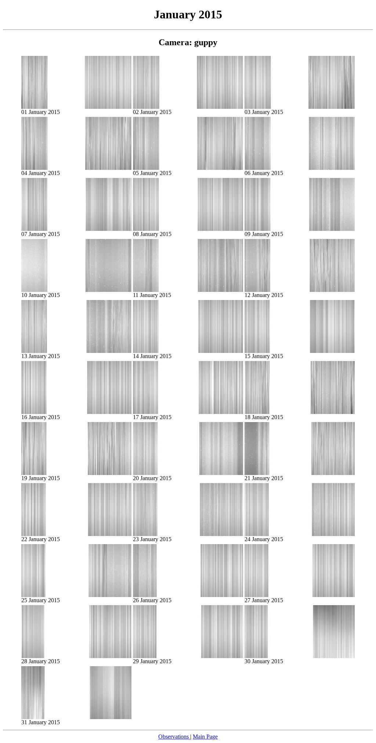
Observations (174, 736)
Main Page (205, 736)
